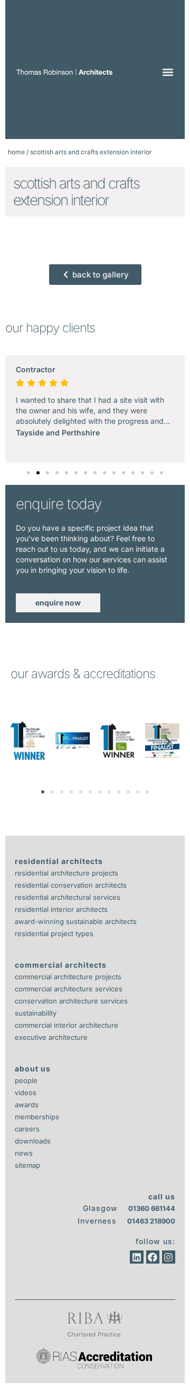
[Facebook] (152, 1257)
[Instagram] (168, 1257)
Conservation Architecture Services (71, 1001)
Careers (27, 1129)
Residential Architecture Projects (66, 873)
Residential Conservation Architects (71, 885)
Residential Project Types (54, 933)
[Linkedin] (136, 1257)
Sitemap (27, 1165)
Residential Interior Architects (61, 909)
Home (16, 152)
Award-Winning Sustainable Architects (76, 921)
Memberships (37, 1116)
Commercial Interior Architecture (66, 1025)
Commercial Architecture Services (68, 989)
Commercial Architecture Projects (68, 976)
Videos (25, 1092)
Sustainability (35, 1013)
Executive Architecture (51, 1037)
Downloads (33, 1141)
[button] (167, 72)
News (24, 1153)
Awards (27, 1104)
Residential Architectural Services (67, 897)
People (26, 1080)
